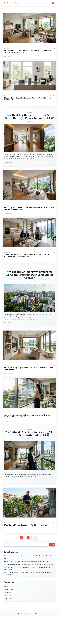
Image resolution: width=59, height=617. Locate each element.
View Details (8, 56)
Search (6, 542)
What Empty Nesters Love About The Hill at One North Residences (26, 526)
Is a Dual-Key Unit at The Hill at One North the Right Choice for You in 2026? (29, 117)
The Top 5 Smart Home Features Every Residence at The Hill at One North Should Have (29, 208)
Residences (7, 48)
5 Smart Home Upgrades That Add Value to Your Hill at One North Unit (28, 99)
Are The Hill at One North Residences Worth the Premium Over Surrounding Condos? (29, 274)
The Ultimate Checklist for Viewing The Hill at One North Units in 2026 (29, 434)
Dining (6, 586)
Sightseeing (8, 595)
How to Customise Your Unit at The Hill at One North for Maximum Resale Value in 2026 (26, 256)
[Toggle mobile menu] (53, 3)
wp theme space (43, 614)
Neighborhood (8, 589)
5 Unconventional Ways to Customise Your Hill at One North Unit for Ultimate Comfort (28, 51)
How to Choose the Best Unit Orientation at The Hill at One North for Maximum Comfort (27, 416)
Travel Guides (8, 598)
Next (35, 537)
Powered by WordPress (17, 614)
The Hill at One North (11, 3)
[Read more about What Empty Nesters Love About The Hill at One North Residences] (29, 503)
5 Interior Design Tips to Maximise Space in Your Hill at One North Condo (28, 368)
